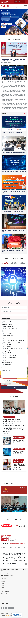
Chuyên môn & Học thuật (17, 544)
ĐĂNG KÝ (14, 388)
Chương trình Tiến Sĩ (7, 362)
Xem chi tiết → (6, 433)
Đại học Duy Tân (4, 593)
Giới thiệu (3, 583)
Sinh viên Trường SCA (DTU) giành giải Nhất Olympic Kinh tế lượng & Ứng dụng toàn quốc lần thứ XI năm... (14, 104)
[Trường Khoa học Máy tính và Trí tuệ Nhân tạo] (9, 539)
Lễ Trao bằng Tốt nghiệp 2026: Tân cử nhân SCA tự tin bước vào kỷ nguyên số (14, 100)
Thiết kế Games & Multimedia (11, 328)
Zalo (9, 608)
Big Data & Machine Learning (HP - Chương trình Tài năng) (14, 343)
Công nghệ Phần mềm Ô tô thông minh (13, 331)
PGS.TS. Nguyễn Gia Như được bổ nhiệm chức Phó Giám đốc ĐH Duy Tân (13, 60)
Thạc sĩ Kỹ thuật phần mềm (10, 355)
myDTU (2, 595)
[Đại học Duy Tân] (6, 536)
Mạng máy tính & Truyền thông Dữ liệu (13, 348)
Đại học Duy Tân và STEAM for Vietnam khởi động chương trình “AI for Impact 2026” (13, 82)
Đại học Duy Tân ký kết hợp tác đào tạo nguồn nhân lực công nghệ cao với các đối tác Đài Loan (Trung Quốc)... (14, 87)
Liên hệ (2, 587)
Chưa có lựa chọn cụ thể (9, 321)
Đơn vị (2, 585)
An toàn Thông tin (9, 270)
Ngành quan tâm (5, 318)
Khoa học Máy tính (8, 335)
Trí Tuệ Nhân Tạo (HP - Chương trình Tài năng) (15, 340)
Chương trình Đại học (7, 324)
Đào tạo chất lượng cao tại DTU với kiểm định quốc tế (19, 465)
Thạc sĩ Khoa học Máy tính (10, 353)
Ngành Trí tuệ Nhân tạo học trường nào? (19, 441)
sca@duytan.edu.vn (8, 575)
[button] (24, 114)
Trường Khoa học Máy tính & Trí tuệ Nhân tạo (13, 570)
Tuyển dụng (3, 598)
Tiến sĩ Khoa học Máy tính (10, 364)
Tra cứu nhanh (4, 600)
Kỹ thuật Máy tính (8, 338)
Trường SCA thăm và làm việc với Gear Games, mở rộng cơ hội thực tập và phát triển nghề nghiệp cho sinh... (13, 96)
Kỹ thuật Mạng (7, 346)
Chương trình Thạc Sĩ (7, 351)
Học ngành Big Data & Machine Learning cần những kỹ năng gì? (12, 420)
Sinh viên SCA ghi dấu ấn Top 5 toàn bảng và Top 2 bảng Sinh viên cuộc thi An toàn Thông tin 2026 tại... (14, 91)
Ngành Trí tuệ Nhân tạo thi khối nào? (18, 452)
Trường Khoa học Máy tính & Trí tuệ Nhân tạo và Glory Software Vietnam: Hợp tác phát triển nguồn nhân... (14, 107)
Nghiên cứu (3, 581)
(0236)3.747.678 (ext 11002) (11, 573)
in (12, 608)
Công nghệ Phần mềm (9, 326)
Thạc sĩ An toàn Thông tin (10, 360)
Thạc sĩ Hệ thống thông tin (10, 357)
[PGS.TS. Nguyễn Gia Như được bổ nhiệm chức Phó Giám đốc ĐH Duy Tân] (14, 49)
